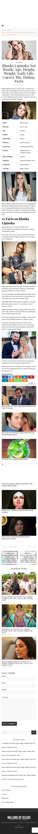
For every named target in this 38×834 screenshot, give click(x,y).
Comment (5, 697)
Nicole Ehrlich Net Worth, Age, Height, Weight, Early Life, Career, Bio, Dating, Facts (17, 598)
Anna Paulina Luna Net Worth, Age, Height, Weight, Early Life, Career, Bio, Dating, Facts (17, 663)
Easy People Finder (8, 802)
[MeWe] (5, 380)
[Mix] (11, 380)
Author (10, 30)
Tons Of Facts (6, 790)
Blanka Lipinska (13, 546)
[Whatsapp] (18, 380)
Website (4, 690)
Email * (4, 683)
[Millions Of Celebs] (19, 11)
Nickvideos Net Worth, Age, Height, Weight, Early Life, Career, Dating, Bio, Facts (17, 631)
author (4, 546)
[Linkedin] (25, 377)
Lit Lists (4, 794)
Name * (4, 676)
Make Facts (5, 798)
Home (3, 30)
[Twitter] (11, 377)
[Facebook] (5, 377)
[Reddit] (18, 377)
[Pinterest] (31, 377)
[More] (25, 380)
